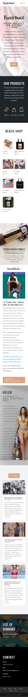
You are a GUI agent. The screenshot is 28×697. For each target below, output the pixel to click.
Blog (15, 688)
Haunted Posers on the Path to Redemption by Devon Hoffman (13, 498)
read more (7, 517)
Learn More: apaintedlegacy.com (12, 380)
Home (5, 688)
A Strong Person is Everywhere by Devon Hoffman (13, 540)
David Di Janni (18, 694)
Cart (15, 690)
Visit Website (6, 637)
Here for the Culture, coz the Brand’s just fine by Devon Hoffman (12, 583)
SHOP (14, 64)
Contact (20, 688)
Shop (11, 690)
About (10, 688)
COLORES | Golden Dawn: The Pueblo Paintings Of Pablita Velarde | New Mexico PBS (13, 359)
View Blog (14, 476)
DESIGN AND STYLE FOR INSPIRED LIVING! (14, 25)
